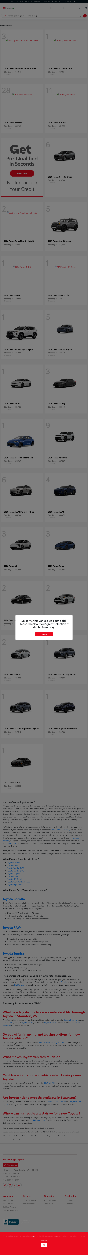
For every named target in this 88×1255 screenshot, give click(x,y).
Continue (44, 634)
